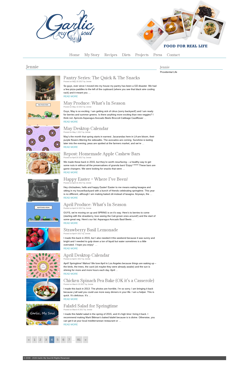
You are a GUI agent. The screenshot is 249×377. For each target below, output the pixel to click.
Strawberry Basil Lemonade (91, 230)
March (75, 284)
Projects (142, 55)
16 (77, 183)
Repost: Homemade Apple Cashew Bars (102, 153)
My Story (92, 55)
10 (77, 107)
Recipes (110, 55)
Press (157, 55)
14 (77, 208)
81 (79, 339)
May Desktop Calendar (86, 128)
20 (77, 81)
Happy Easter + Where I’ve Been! (96, 179)
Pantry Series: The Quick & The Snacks (102, 77)
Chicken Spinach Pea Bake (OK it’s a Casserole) (109, 280)
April (74, 157)
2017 (81, 81)
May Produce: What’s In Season (94, 103)
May (74, 81)
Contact (173, 55)
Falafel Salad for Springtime (91, 306)
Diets (126, 55)
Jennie (88, 81)
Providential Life (168, 72)
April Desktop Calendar (86, 255)
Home (74, 55)
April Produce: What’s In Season (95, 204)
